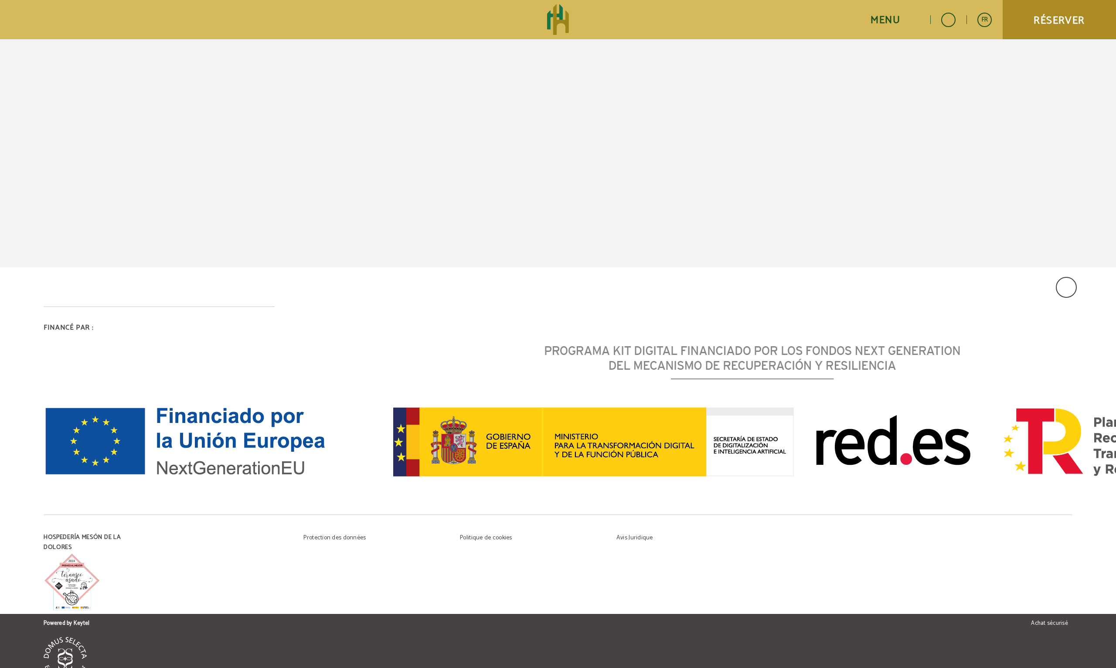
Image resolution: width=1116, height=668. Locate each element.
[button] (895, 20)
